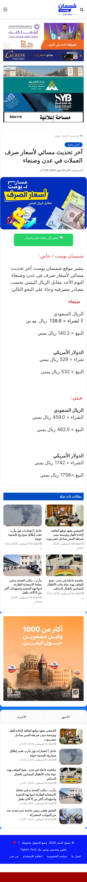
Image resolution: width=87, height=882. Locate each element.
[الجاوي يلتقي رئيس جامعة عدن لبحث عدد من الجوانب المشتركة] (71, 816)
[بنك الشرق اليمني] (43, 102)
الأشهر (65, 717)
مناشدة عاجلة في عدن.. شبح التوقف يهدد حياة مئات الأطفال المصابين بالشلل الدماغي (65, 584)
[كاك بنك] (43, 55)
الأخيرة (21, 717)
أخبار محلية (60, 135)
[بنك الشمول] (43, 84)
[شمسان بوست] (67, 9)
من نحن (14, 856)
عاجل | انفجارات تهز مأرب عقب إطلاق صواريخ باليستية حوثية (25, 534)
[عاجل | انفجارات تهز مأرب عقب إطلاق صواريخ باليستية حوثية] (22, 515)
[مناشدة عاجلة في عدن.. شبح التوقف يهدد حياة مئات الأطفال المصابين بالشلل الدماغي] (64, 565)
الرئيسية (74, 135)
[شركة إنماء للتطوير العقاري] (43, 70)
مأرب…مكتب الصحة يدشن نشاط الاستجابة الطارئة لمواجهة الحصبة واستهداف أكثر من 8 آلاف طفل (36, 794)
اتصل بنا (76, 856)
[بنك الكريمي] (43, 31)
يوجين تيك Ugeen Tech (34, 849)
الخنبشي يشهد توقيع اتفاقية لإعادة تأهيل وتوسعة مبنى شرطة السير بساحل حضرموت (65, 534)
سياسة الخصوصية (57, 856)
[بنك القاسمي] (43, 44)
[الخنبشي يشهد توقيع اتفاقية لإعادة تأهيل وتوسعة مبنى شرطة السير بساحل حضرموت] (64, 515)
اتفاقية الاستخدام (32, 856)
